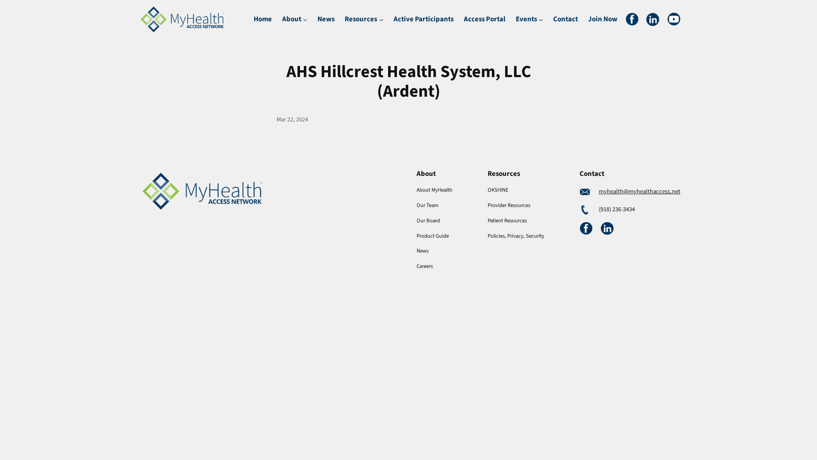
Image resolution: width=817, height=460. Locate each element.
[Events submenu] (541, 19)
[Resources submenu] (381, 19)
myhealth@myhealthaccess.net (639, 191)
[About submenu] (305, 19)
